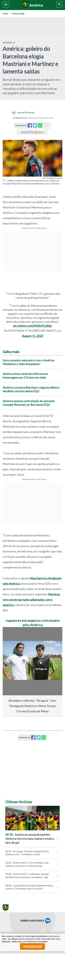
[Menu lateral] (6, 4)
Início (5, 14)
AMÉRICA (9, 42)
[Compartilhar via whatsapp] (40, 125)
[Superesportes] (25, 5)
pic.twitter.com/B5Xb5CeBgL (32, 325)
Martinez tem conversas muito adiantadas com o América (31, 599)
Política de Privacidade (37, 941)
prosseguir (32, 946)
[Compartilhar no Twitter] (35, 126)
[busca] (59, 4)
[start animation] (10, 634)
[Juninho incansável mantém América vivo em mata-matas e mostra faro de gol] (32, 818)
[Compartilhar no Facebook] (30, 126)
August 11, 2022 (32, 336)
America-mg (18, 14)
